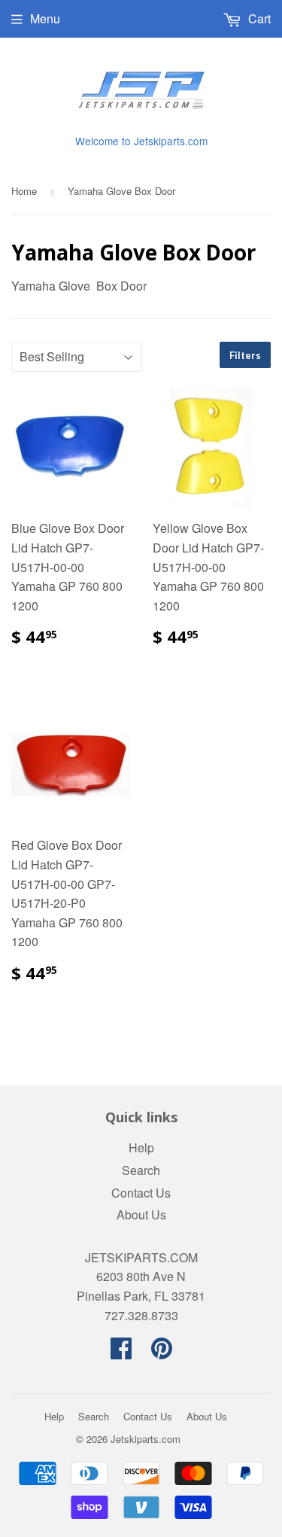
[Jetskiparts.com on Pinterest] (161, 1352)
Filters (245, 355)
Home (24, 191)
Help (141, 1147)
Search (141, 1170)
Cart (258, 18)
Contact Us (141, 1192)
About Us (141, 1214)
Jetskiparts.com (145, 1439)
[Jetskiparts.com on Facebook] (121, 1352)
